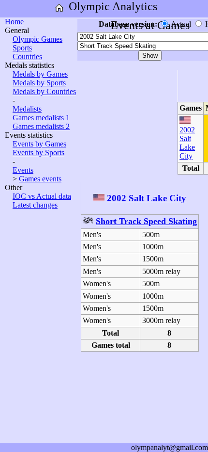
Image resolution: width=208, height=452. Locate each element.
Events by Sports (38, 152)
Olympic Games (37, 39)
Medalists (27, 109)
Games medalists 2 (41, 126)
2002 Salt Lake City (187, 143)
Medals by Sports (39, 83)
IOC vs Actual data (42, 196)
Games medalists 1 (41, 117)
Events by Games (39, 144)
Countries (27, 56)
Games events (40, 179)
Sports (22, 48)
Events (23, 170)
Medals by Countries (44, 91)
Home (14, 21)
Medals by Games (40, 74)
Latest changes (35, 205)
